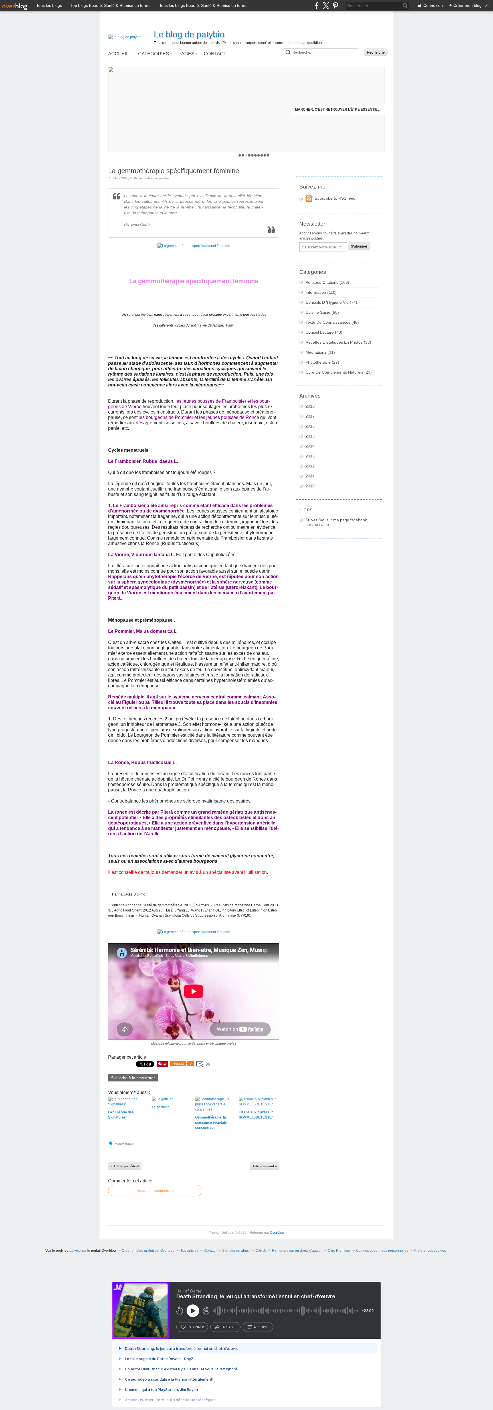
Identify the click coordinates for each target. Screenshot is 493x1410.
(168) (327, 282)
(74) (331, 302)
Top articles (189, 1251)
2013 (310, 456)
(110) (321, 292)
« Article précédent (125, 1166)
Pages (186, 53)
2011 (310, 476)
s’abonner (195, 1327)
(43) (324, 332)
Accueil (118, 53)
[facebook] (316, 5)
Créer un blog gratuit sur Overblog (148, 1251)
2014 (310, 446)
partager (229, 1327)
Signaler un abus (236, 1251)
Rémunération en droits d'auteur (297, 1251)
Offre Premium (339, 1251)
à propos (261, 1327)
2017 (310, 416)
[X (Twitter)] (326, 5)
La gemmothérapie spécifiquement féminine (173, 171)
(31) (320, 352)
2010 (310, 486)
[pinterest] (335, 5)
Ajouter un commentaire (155, 1191)
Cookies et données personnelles (382, 1251)
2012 (310, 466)
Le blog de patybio (189, 34)
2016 (310, 426)
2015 (310, 436)
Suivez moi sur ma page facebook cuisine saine (336, 522)
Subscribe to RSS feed (335, 198)
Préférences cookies (430, 1251)
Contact (215, 53)
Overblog (277, 1233)
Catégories (153, 53)
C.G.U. (261, 1251)
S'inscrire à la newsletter (133, 1077)
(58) (322, 312)
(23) (339, 372)
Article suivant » (264, 1166)
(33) (338, 342)
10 (268, 155)
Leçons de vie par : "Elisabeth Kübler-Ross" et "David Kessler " (319, 110)
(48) (332, 322)
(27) (322, 362)
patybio (75, 1251)
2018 (310, 406)
